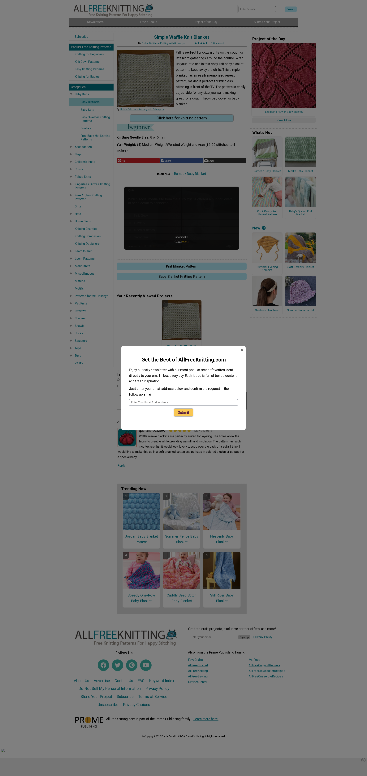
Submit (183, 411)
